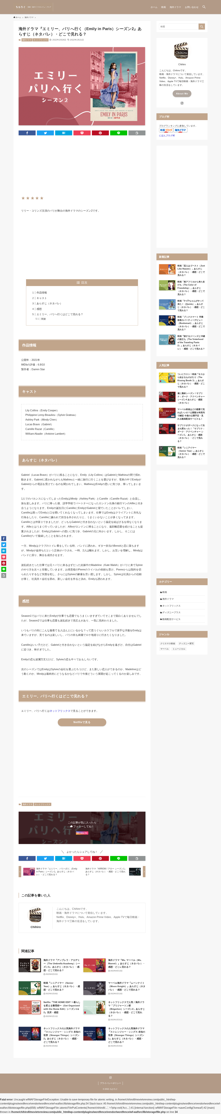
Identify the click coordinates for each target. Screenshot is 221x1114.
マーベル (164, 649)
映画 (164, 592)
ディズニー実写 (186, 643)
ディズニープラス (171, 612)
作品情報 (42, 292)
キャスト (42, 298)
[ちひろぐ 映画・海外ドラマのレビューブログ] (33, 7)
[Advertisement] (82, 163)
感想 (39, 309)
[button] (204, 7)
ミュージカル (179, 649)
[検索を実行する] (202, 26)
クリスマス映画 (167, 643)
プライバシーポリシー (110, 1083)
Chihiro (36, 927)
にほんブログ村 (167, 135)
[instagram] (182, 103)
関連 (43, 319)
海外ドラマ (26, 40)
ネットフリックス (40, 40)
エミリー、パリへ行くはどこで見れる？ (60, 314)
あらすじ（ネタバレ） (49, 303)
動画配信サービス (171, 619)
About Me (182, 93)
